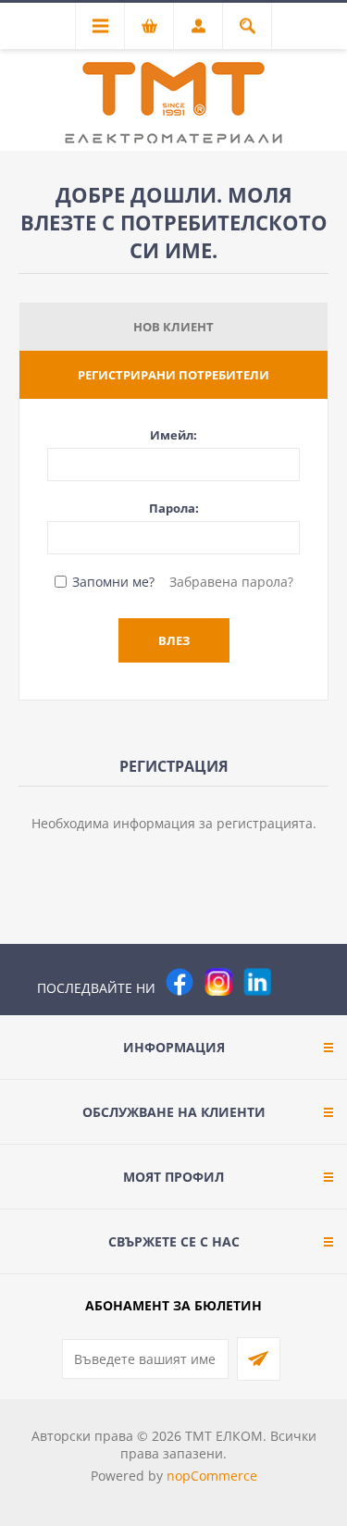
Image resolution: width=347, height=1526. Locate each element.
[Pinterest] (296, 982)
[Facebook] (179, 982)
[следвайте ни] (257, 982)
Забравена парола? (231, 581)
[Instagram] (218, 982)
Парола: (174, 508)
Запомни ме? (113, 581)
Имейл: (173, 435)
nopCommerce (212, 1475)
